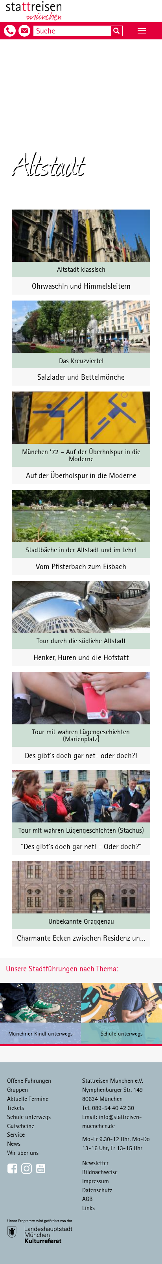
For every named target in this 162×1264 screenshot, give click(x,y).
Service (16, 1134)
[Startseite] (33, 11)
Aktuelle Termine (27, 1098)
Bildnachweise (100, 1171)
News (13, 1143)
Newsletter (95, 1162)
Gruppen (17, 1089)
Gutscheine (20, 1125)
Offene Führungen (29, 1080)
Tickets (15, 1107)
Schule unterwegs (29, 1116)
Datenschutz (97, 1189)
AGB (87, 1198)
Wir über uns (23, 1152)
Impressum (95, 1180)
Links (88, 1207)
